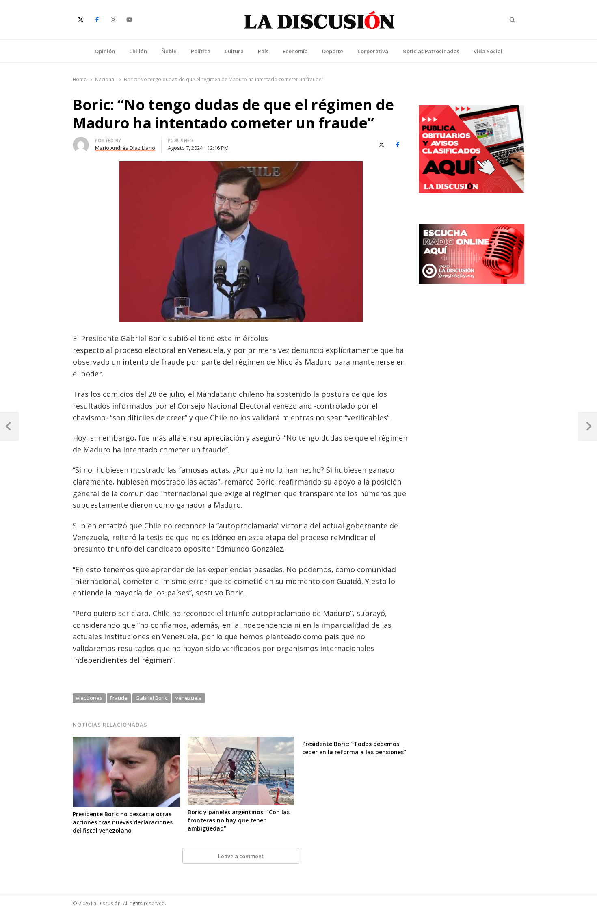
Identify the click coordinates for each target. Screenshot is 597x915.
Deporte (332, 51)
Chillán (138, 51)
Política (200, 51)
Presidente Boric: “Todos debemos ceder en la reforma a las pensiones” (354, 748)
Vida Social (488, 51)
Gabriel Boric (151, 697)
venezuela (188, 697)
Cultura (234, 51)
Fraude (119, 697)
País (263, 51)
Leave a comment (241, 856)
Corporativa (372, 51)
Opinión (105, 51)
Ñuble (169, 51)
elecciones (89, 697)
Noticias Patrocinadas (430, 51)
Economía (295, 51)
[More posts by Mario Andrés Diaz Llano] (81, 141)
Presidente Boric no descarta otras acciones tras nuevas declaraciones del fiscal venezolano (123, 822)
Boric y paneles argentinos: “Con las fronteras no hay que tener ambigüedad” (239, 820)
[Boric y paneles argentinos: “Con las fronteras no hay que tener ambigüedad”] (241, 741)
